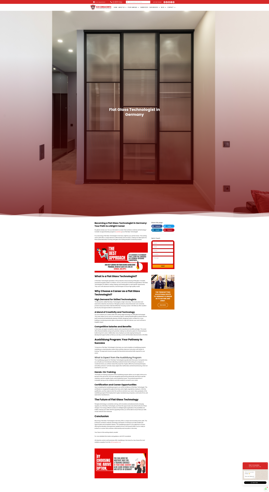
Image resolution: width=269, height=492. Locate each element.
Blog (162, 7)
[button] (157, 226)
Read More (163, 305)
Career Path (144, 7)
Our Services (153, 7)
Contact (170, 7)
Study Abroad (132, 7)
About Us (121, 7)
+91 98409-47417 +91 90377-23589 (117, 2)
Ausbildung (119, 231)
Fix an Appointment (100, 2)
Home (115, 7)
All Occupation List (116, 442)
